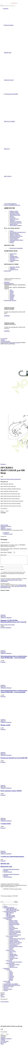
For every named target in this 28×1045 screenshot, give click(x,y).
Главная (3, 342)
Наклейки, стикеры (14, 267)
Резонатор (12, 220)
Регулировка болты (14, 237)
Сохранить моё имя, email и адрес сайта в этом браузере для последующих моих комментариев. (13, 573)
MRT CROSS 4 (10, 912)
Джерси (12, 291)
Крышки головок (14, 212)
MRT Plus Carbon (10, 915)
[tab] (15, 532)
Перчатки (12, 295)
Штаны (11, 299)
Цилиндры (12, 217)
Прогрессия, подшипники (16, 248)
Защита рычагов (14, 238)
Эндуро (8, 969)
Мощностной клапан (15, 215)
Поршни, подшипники (15, 221)
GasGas (6, 624)
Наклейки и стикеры (14, 964)
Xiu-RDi (8, 982)
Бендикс (12, 216)
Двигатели (9, 919)
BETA (2, 624)
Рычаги (12, 242)
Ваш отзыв (4, 555)
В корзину (3, 512)
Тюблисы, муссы (14, 269)
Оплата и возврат (7, 877)
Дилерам (5, 990)
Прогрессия (9, 960)
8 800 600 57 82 (14, 1)
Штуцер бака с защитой (16, 225)
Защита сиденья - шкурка (16, 236)
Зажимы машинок (14, 233)
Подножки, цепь (10, 950)
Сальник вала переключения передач (12, 856)
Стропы (12, 261)
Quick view (3, 616)
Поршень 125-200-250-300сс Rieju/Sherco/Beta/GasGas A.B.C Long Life (13, 621)
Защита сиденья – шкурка (15, 942)
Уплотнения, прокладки (16, 222)
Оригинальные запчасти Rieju (12, 342)
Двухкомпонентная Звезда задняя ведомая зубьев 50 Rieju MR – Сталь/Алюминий (14, 691)
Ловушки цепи (13, 256)
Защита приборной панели (16, 240)
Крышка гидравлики (15, 234)
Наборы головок (14, 211)
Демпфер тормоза (14, 257)
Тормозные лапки (14, 260)
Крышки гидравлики (14, 941)
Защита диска (13, 253)
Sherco (13, 624)
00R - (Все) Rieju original (18, 586)
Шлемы (12, 297)
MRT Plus (8, 914)
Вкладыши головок (14, 213)
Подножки (12, 258)
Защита (11, 292)
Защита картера (14, 224)
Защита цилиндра (14, 219)
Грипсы (12, 231)
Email (2, 569)
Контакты (5, 875)
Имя (2, 566)
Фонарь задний (5, 725)
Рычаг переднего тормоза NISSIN (11, 790)
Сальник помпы (6, 823)
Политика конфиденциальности (11, 874)
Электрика (12, 268)
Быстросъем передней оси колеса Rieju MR (14, 758)
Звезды (11, 255)
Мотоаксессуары (10, 963)
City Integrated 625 (10, 916)
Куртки (11, 294)
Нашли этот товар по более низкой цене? (11, 479)
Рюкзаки (12, 296)
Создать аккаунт (5, 1001)
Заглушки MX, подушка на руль (18, 232)
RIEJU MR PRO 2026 (11, 908)
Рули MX (12, 241)
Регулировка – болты (14, 943)
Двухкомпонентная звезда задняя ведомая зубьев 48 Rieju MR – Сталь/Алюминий (14, 656)
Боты (11, 290)
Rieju (9, 624)
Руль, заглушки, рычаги (12, 936)
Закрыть (3, 994)
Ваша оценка (4, 552)
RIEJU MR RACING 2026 (12, 910)
